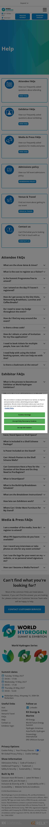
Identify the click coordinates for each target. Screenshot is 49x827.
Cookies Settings (24, 415)
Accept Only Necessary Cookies (24, 421)
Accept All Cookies (24, 427)
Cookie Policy (9, 408)
